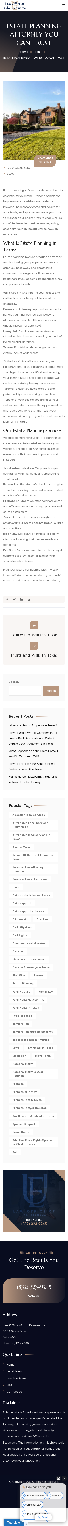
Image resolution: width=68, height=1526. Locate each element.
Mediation (19, 1056)
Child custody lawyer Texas (31, 895)
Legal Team (14, 1371)
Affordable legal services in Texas (31, 837)
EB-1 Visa (18, 975)
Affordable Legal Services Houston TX (30, 825)
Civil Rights (19, 935)
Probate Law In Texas (27, 1100)
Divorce (17, 951)
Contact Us (14, 1391)
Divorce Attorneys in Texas (31, 967)
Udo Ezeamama (19, 168)
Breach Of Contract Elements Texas (32, 857)
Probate (18, 1084)
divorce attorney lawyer (29, 959)
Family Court (21, 991)
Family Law (46, 991)
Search (14, 682)
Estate (38, 975)
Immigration (20, 1024)
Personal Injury (22, 1064)
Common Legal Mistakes (29, 943)
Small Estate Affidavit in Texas (33, 1116)
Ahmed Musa (21, 847)
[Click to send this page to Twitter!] (14, 599)
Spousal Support (23, 1124)
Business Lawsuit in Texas (29, 879)
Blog (10, 173)
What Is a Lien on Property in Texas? (33, 725)
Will (14, 1152)
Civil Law (42, 919)
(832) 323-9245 (34, 1287)
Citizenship (20, 919)
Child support (21, 903)
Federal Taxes (22, 1016)
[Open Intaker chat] (26, 1524)
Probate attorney (24, 1092)
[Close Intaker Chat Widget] (64, 1478)
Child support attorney (28, 911)
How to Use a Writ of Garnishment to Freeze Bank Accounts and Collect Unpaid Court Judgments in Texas (33, 738)
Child (15, 887)
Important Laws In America (30, 1040)
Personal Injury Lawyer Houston (27, 1074)
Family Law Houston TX (28, 999)
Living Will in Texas (40, 1048)
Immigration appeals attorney (32, 1032)
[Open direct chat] (58, 1478)
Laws (15, 1048)
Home (10, 1364)
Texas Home (20, 1132)
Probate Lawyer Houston (29, 1108)
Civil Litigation (22, 927)
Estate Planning (23, 983)
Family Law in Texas (25, 1007)
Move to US (43, 1056)
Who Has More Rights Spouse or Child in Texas (32, 1142)
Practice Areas (16, 1378)
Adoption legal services (28, 815)
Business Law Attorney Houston (28, 869)
